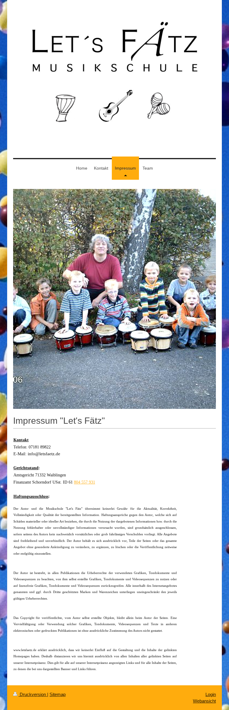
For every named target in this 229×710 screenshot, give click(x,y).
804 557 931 (84, 482)
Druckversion (32, 694)
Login (210, 694)
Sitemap (57, 694)
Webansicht (204, 700)
